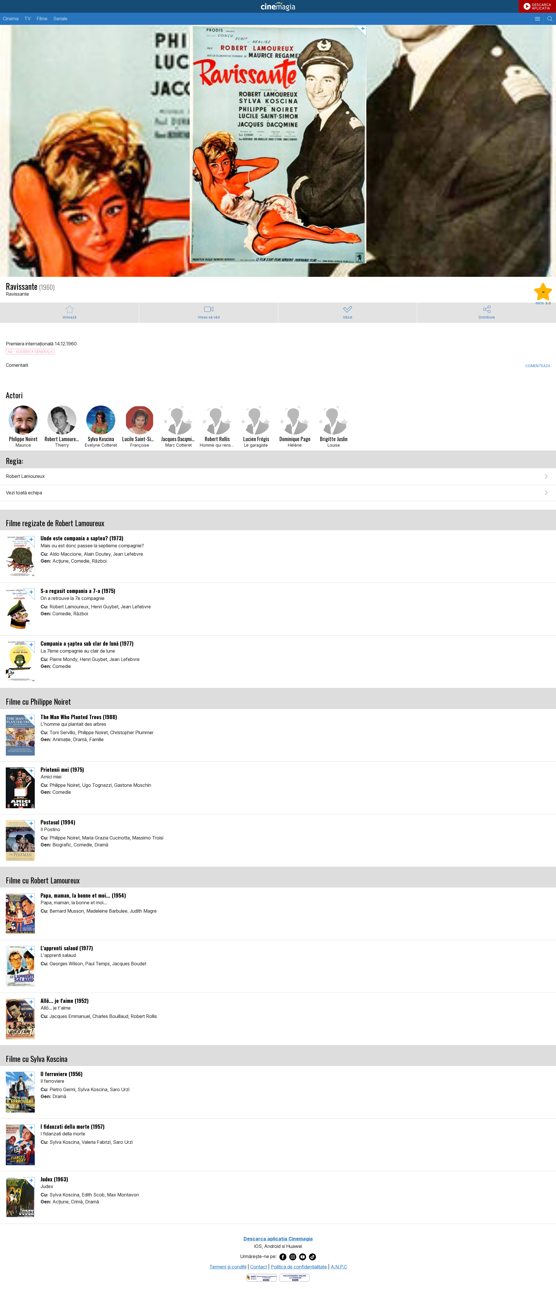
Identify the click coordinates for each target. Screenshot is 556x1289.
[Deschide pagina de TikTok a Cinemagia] (312, 1256)
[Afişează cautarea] (550, 19)
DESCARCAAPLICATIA (541, 6)
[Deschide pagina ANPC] (261, 1277)
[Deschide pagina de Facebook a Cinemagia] (282, 1256)
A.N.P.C (339, 1267)
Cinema (11, 18)
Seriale (60, 18)
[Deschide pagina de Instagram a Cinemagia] (292, 1256)
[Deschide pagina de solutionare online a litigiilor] (294, 1277)
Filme (41, 18)
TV (27, 18)
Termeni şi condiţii (227, 1267)
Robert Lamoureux (25, 476)
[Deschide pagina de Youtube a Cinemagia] (302, 1256)
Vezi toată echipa (24, 493)
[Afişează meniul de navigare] (537, 19)
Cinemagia (278, 6)
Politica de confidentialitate (299, 1267)
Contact (258, 1267)
